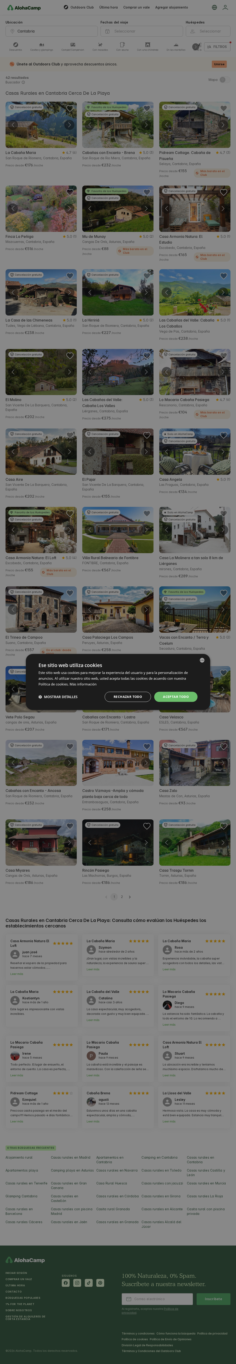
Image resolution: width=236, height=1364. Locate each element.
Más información (83, 684)
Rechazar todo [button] (128, 696)
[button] (57, 696)
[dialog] (118, 682)
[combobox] (202, 660)
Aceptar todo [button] (176, 696)
